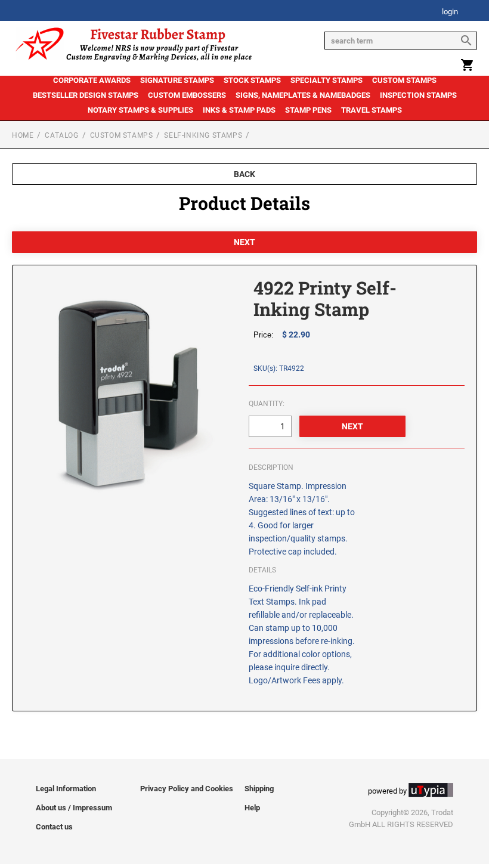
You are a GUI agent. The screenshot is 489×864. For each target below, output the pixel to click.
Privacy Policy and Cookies (186, 788)
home (22, 135)
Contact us (54, 826)
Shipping (259, 788)
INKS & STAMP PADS (239, 110)
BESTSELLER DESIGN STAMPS (85, 95)
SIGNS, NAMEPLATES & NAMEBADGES (303, 95)
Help (252, 807)
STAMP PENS (308, 110)
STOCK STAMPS (252, 80)
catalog (61, 135)
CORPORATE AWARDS (92, 80)
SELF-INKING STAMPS (203, 135)
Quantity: (266, 404)
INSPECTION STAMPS (418, 95)
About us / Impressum (74, 807)
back (244, 174)
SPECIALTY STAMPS (326, 80)
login (450, 12)
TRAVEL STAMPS (371, 110)
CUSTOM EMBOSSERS (187, 95)
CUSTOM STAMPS (404, 80)
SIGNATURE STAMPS (177, 80)
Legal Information (66, 788)
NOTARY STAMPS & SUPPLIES (140, 110)
